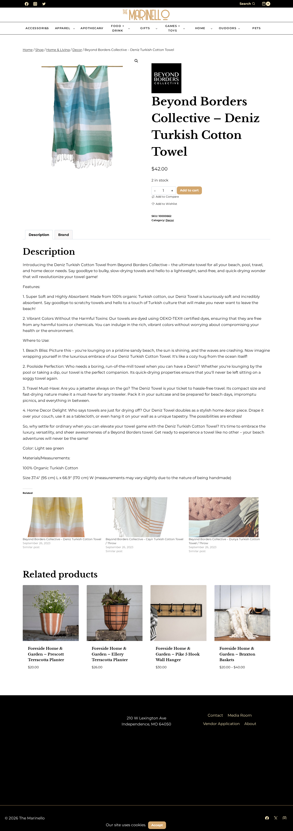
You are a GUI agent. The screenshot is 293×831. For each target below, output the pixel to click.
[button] (136, 60)
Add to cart (189, 190)
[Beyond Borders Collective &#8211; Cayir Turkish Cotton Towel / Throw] (145, 517)
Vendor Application (221, 723)
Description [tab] (39, 235)
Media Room (240, 715)
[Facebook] (26, 4)
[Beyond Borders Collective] (166, 78)
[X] (275, 818)
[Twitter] (44, 4)
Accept (157, 825)
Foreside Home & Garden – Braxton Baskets (237, 654)
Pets (256, 28)
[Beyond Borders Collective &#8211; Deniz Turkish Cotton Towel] (62, 517)
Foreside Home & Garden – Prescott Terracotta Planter (46, 654)
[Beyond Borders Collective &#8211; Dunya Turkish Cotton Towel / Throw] (228, 517)
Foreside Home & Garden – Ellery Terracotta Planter (110, 654)
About (250, 723)
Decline (178, 825)
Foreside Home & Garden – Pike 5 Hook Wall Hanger (178, 654)
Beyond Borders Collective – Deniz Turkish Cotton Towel (62, 539)
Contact (215, 715)
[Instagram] (35, 4)
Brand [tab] (63, 235)
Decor (170, 220)
